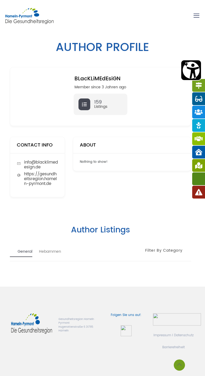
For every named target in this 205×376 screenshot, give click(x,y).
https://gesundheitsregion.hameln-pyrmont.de (40, 179)
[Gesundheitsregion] (29, 16)
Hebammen (50, 252)
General (25, 252)
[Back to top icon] (179, 365)
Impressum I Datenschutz (173, 335)
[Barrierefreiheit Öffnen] (191, 70)
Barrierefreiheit (173, 347)
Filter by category (164, 250)
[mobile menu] (196, 16)
